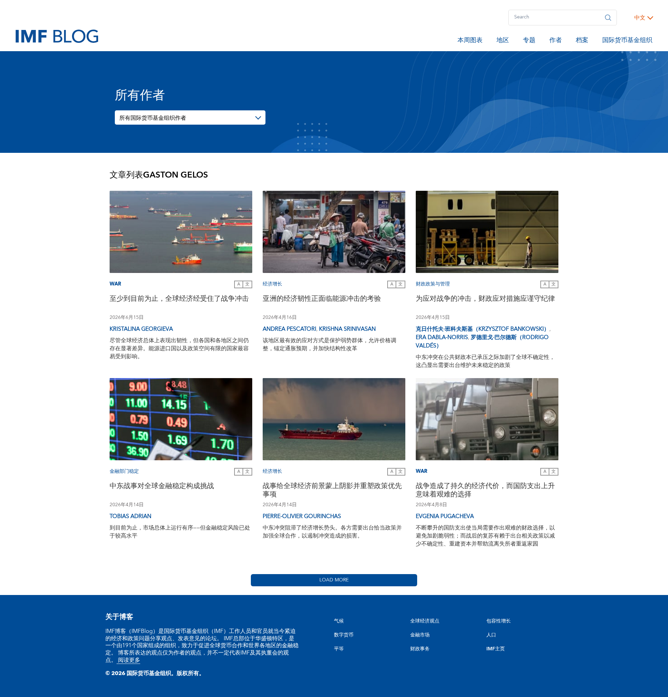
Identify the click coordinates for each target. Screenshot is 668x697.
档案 (582, 41)
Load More (334, 580)
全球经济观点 (424, 621)
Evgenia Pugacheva (445, 516)
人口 (491, 635)
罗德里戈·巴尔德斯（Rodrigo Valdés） (482, 341)
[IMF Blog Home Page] (57, 36)
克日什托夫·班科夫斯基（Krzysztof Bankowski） (482, 329)
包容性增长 (498, 621)
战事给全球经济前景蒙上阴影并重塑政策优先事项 (332, 491)
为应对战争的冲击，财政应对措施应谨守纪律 (485, 300)
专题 (529, 41)
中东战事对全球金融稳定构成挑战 (162, 487)
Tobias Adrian (130, 516)
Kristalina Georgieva (141, 329)
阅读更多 (128, 660)
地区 (502, 41)
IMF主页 (495, 648)
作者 (555, 41)
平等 (339, 648)
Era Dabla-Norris (442, 337)
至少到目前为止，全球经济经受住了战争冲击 (179, 300)
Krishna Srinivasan (347, 329)
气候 (339, 621)
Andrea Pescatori (289, 329)
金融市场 (420, 635)
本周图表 (470, 41)
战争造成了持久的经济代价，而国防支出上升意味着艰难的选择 (485, 491)
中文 (639, 18)
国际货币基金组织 (627, 41)
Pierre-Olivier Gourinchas (302, 516)
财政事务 (420, 648)
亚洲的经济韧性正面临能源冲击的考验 (322, 300)
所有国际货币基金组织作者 (152, 118)
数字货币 (343, 635)
